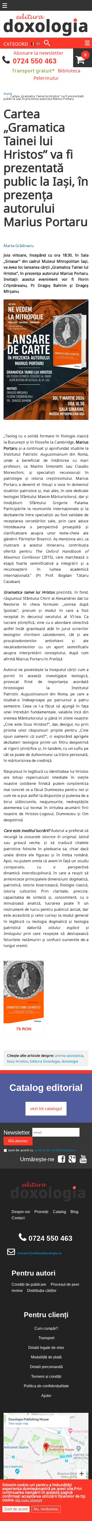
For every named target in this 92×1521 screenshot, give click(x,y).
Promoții (41, 1212)
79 (21, 1027)
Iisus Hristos (17, 1061)
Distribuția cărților (41, 1291)
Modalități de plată (46, 1357)
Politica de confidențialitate (46, 1386)
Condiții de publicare (29, 1284)
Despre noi (21, 1212)
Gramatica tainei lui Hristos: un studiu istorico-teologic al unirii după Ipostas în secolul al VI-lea (23, 1001)
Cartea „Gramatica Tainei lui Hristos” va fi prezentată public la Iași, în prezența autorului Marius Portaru (44, 97)
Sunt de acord (16, 1509)
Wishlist (33, 1048)
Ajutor (46, 1396)
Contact (18, 1218)
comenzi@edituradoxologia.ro (39, 1253)
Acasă (8, 93)
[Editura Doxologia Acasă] (46, 23)
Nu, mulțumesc (46, 1509)
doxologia (70, 1061)
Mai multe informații (28, 1500)
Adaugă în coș (17, 1048)
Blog (74, 1212)
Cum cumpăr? (46, 1328)
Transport (46, 1338)
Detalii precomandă (46, 1367)
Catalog (59, 1212)
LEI (27, 1028)
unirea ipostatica (69, 1055)
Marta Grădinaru (18, 245)
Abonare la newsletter (38, 52)
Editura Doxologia (45, 1061)
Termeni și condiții (46, 1376)
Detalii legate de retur (46, 1348)
